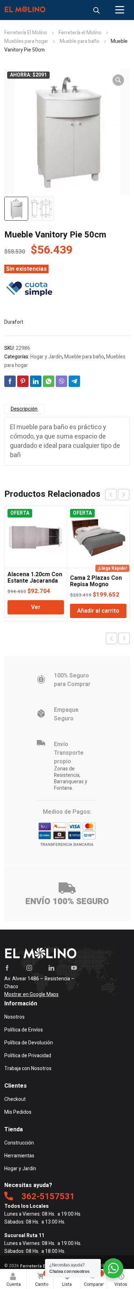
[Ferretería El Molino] (25, 10)
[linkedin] (51, 968)
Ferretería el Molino (80, 32)
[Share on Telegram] (74, 381)
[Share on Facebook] (10, 381)
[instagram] (29, 968)
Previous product (111, 638)
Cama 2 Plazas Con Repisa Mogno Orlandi (96, 584)
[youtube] (74, 968)
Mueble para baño (79, 41)
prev (110, 494)
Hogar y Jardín (46, 357)
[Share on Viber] (61, 381)
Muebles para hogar (26, 41)
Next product (124, 638)
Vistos (120, 1284)
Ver (35, 607)
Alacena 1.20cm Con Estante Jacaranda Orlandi (35, 581)
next (123, 494)
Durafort (13, 322)
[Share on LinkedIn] (35, 381)
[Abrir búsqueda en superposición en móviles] (96, 10)
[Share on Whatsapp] (48, 381)
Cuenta (13, 1284)
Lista (68, 1279)
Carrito (41, 1279)
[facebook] (7, 968)
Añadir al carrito (98, 611)
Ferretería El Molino (25, 32)
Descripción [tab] (24, 409)
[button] (118, 80)
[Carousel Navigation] (117, 494)
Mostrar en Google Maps (31, 994)
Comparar (94, 1279)
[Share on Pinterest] (23, 381)
